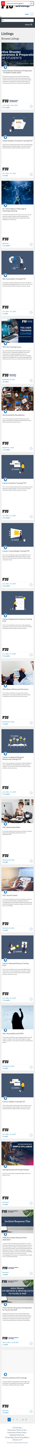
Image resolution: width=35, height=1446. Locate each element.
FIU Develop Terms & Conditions (17, 1437)
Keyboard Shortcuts (17, 1435)
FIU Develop (17, 1428)
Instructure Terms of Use (16, 1430)
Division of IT (17, 1440)
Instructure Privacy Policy (16, 1433)
